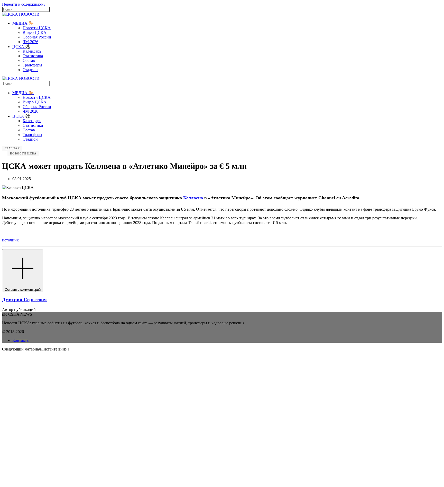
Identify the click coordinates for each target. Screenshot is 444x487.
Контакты (21, 340)
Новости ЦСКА (37, 28)
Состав (29, 60)
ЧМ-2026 (30, 42)
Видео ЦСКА (35, 32)
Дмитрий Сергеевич (24, 299)
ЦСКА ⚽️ (21, 46)
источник (10, 240)
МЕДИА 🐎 (23, 23)
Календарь (32, 51)
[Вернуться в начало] (21, 14)
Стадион (30, 69)
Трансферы (32, 65)
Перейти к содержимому (23, 4)
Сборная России (37, 37)
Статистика (33, 56)
